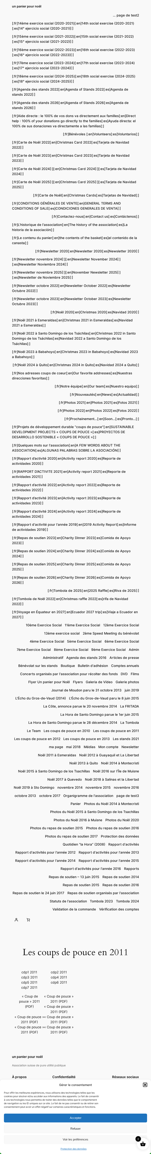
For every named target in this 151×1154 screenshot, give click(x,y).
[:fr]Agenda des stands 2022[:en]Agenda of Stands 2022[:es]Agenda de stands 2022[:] (70, 91)
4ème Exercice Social (47, 641)
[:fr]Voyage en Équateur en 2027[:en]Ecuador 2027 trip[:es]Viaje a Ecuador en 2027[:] (75, 614)
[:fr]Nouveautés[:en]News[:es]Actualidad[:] (104, 394)
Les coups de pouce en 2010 (67, 731)
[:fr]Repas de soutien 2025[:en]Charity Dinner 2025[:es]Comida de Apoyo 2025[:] (71, 566)
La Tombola (129, 723)
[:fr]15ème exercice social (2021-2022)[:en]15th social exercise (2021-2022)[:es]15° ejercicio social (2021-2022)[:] (73, 39)
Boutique (68, 666)
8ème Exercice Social (71, 650)
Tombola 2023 (101, 901)
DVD (124, 674)
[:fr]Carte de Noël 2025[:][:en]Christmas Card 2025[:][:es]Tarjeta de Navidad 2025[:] (74, 184)
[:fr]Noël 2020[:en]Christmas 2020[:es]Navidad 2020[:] (95, 312)
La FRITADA (129, 706)
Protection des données (74, 1148)
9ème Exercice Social (108, 650)
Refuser (75, 1128)
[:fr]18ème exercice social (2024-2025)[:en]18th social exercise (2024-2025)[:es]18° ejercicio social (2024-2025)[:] (73, 78)
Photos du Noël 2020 (122, 820)
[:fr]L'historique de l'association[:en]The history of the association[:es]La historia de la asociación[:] (70, 227)
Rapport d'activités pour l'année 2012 (45, 852)
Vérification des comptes (119, 909)
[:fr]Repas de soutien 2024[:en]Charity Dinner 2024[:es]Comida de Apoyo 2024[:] (71, 553)
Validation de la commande (74, 909)
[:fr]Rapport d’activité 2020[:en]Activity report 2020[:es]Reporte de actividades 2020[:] (66, 461)
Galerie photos (127, 682)
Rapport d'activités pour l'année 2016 (91, 869)
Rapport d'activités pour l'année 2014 (45, 861)
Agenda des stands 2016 (86, 658)
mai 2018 (73, 747)
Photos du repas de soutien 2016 (112, 828)
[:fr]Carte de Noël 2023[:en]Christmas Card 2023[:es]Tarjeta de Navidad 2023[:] (71, 158)
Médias (89, 747)
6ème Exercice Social (122, 641)
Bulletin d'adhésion (93, 666)
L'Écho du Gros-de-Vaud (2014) (40, 698)
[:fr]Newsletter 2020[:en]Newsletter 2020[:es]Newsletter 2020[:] (87, 251)
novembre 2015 (98, 787)
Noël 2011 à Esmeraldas (57, 755)
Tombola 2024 (127, 901)
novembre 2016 (126, 787)
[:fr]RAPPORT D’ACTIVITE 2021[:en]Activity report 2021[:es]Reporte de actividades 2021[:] (69, 474)
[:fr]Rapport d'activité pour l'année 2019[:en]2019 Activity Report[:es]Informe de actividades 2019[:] (74, 527)
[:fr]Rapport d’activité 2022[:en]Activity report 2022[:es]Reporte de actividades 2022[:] (66, 487)
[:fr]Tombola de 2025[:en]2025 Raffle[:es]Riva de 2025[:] (93, 591)
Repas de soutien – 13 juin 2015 (74, 877)
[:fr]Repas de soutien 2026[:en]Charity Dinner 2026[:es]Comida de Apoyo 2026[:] (71, 580)
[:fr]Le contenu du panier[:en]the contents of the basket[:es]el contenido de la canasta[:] (74, 240)
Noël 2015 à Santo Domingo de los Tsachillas (54, 771)
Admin (134, 650)
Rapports (131, 869)
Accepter (75, 1117)
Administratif (53, 658)
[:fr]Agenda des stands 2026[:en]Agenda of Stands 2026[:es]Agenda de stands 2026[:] (70, 105)
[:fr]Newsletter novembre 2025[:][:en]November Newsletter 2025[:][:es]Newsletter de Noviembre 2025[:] (66, 274)
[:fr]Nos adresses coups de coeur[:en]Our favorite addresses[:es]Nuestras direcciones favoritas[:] (72, 375)
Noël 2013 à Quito (83, 763)
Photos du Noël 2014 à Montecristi (111, 804)
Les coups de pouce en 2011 (116, 731)
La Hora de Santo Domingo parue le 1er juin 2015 (99, 715)
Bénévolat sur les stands (38, 666)
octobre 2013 (25, 796)
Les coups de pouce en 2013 (86, 739)
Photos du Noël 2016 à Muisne (78, 820)
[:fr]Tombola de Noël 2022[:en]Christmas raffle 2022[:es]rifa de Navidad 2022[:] (70, 601)
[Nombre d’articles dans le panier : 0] (28, 920)
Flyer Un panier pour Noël (49, 682)
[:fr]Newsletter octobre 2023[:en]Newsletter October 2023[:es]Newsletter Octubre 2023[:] (71, 301)
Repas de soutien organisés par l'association (103, 893)
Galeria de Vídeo (99, 682)
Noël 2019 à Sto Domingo (34, 787)
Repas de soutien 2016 (120, 885)
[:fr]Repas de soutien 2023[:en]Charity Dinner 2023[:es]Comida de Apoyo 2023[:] (71, 540)
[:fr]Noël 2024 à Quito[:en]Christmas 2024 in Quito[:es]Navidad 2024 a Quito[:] (76, 365)
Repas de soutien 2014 (120, 877)
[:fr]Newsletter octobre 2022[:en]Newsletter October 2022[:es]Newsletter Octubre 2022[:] (71, 288)
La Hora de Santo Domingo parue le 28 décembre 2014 (72, 723)
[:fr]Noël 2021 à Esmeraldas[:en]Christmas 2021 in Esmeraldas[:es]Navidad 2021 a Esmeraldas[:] (72, 322)
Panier (76, 804)
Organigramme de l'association (88, 796)
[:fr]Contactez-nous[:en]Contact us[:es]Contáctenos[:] (95, 216)
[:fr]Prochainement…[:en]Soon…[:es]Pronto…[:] (101, 419)
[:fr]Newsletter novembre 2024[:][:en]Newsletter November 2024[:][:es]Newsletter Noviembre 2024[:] (66, 261)
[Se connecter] (16, 920)
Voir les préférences (75, 1139)
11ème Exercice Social (82, 625)
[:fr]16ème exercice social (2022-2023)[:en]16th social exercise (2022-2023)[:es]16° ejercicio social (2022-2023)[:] (73, 52)
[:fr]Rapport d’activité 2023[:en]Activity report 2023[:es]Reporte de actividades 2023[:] (66, 500)
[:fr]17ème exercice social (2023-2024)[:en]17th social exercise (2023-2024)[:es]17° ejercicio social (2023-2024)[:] (73, 65)
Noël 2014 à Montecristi (120, 763)
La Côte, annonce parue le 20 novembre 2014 (80, 706)
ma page (56, 747)
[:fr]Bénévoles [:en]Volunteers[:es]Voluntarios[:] (101, 134)
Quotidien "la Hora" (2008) (84, 844)
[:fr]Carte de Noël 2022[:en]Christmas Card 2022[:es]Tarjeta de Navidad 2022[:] (70, 144)
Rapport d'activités (123, 844)
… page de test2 (126, 15)
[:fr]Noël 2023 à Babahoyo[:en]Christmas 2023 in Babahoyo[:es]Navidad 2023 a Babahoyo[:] (75, 354)
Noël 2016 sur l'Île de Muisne (116, 771)
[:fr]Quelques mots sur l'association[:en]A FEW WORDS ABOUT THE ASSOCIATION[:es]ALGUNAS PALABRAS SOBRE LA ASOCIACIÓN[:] (66, 447)
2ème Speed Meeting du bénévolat (111, 633)
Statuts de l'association (68, 901)
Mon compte (108, 747)
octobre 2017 (49, 796)
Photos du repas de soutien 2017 (71, 836)
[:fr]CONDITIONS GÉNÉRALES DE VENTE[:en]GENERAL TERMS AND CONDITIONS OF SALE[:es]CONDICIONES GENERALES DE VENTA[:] (66, 205)
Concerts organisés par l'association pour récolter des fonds (69, 674)
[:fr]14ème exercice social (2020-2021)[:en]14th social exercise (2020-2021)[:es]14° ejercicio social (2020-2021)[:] (73, 25)
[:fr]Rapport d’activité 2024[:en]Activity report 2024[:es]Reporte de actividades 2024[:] (66, 513)
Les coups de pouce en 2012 (37, 739)
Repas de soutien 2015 (81, 885)
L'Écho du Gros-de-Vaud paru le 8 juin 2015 (104, 698)
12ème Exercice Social (121, 625)
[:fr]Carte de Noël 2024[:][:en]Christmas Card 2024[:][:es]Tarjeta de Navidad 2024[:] (74, 171)
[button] (145, 1085)
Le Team (34, 731)
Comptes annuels (125, 666)
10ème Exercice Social (44, 625)
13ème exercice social (62, 633)
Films (135, 674)
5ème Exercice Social (84, 641)
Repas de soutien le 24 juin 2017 (38, 893)
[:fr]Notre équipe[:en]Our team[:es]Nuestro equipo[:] (97, 386)
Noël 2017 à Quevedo (64, 779)
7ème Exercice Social (34, 650)
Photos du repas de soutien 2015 (56, 828)
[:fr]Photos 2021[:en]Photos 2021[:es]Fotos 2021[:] (99, 403)
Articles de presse (124, 658)
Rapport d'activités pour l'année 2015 (109, 861)
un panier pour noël (26, 6)
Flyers (78, 682)
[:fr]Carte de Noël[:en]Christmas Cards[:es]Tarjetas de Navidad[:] (86, 195)
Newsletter (130, 747)
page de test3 (127, 796)
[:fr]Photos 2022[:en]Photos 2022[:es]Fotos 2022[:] (98, 411)
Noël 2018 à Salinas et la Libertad (112, 779)
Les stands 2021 (126, 739)
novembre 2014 (70, 787)
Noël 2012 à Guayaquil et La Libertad (109, 755)
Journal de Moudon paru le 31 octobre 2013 (86, 690)
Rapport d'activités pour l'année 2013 (109, 852)
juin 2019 (132, 690)
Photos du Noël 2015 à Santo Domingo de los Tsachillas (94, 812)
